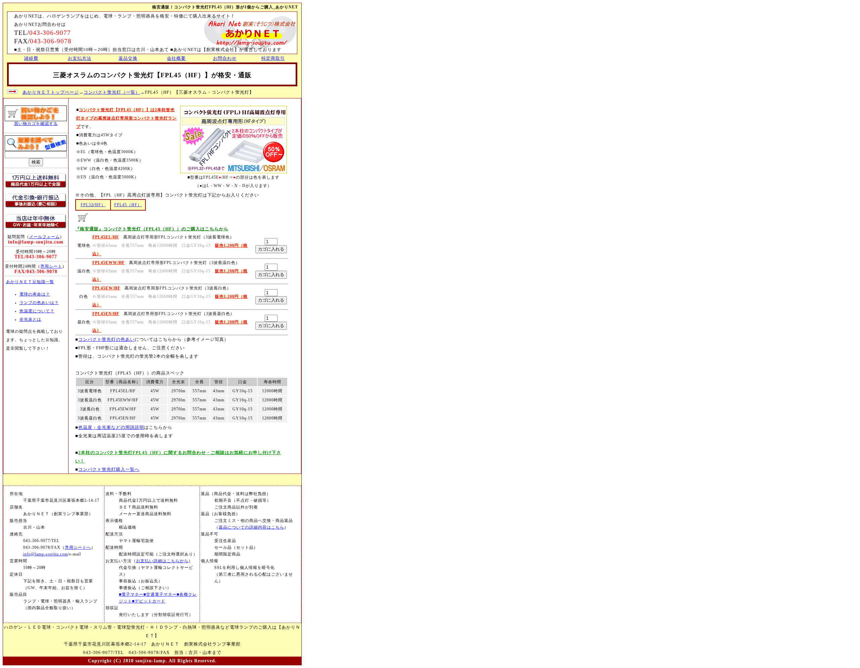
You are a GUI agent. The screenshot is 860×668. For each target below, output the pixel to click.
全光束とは (30, 319)
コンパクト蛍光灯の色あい (106, 339)
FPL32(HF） (93, 205)
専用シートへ (78, 547)
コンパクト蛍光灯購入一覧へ (108, 469)
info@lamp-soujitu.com (45, 554)
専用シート (51, 266)
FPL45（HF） (128, 205)
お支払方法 (79, 58)
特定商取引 (273, 58)
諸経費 (31, 58)
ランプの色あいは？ (39, 303)
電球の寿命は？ (34, 294)
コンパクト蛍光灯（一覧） (112, 92)
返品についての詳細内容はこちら (251, 527)
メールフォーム (44, 236)
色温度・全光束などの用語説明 (111, 427)
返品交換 (128, 58)
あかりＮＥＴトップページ (51, 92)
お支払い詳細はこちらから (162, 561)
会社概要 (176, 58)
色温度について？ (36, 311)
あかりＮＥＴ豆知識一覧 (30, 282)
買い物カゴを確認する (36, 123)
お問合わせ (224, 58)
